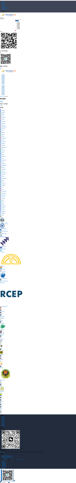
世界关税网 (5, 459)
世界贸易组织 (4, 463)
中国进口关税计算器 (5, 7)
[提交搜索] (9, 482)
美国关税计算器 (4, 8)
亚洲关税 (3, 75)
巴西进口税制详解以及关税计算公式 (7, 455)
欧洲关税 (3, 77)
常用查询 (3, 74)
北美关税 (3, 79)
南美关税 (3, 78)
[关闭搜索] (0, 481)
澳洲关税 (3, 76)
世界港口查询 (4, 465)
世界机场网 (3, 5)
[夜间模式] (14, 480)
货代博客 (3, 468)
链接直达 (3, 93)
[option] (39, 22)
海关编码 (3, 424)
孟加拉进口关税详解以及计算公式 (7, 456)
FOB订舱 (3, 461)
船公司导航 (3, 6)
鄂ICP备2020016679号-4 (19, 459)
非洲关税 (3, 80)
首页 (0, 96)
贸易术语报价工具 (4, 9)
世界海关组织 (4, 462)
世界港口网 (3, 4)
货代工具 (3, 94)
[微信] (7, 475)
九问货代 (12, 459)
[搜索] (0, 480)
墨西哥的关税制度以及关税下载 (7, 457)
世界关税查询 (4, 464)
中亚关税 (3, 81)
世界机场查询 (4, 466)
